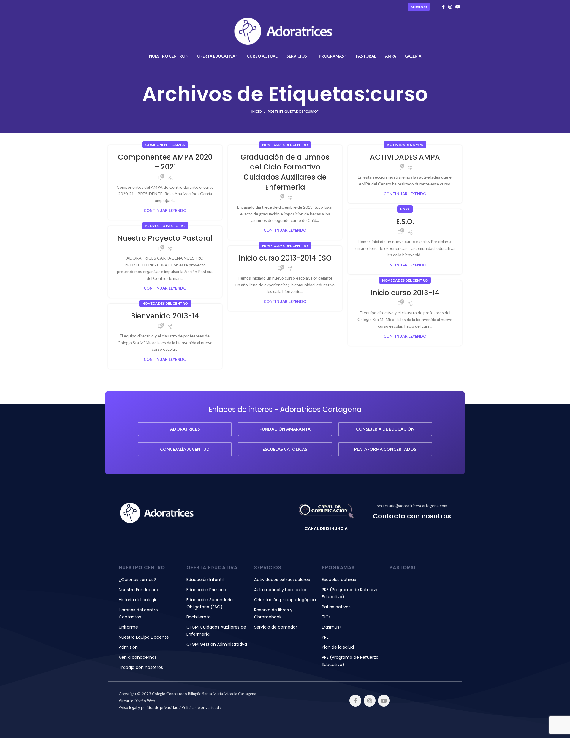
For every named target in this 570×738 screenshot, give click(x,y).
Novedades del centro (285, 144)
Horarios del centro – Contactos (140, 613)
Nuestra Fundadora (138, 590)
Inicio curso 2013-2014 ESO (285, 258)
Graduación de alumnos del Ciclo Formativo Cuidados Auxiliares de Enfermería (285, 172)
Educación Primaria (206, 590)
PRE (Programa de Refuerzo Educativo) (350, 593)
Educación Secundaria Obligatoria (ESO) (209, 603)
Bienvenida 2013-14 (165, 316)
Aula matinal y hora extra (280, 590)
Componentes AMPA (165, 144)
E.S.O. (405, 209)
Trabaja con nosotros (141, 667)
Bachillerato (198, 617)
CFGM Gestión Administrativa (216, 644)
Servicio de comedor (275, 627)
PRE (325, 637)
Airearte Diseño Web (137, 700)
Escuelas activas (339, 580)
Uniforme (128, 627)
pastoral (403, 567)
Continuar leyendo (165, 210)
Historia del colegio (138, 600)
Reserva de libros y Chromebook (273, 613)
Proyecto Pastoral (165, 225)
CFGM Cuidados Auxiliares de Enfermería (216, 630)
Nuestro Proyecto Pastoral (165, 238)
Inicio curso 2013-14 (404, 293)
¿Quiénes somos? (137, 580)
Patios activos (336, 607)
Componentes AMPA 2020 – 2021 (165, 162)
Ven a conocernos (138, 657)
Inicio (256, 111)
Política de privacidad (200, 707)
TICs (326, 617)
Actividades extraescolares (282, 580)
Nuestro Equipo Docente (144, 637)
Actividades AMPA (405, 144)
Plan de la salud (338, 647)
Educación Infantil (205, 580)
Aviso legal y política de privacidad (148, 707)
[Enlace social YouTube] (458, 7)
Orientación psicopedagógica (285, 600)
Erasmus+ (332, 627)
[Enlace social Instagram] (450, 7)
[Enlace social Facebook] (443, 7)
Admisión (128, 647)
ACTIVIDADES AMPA (405, 157)
